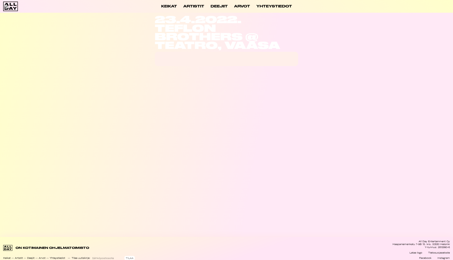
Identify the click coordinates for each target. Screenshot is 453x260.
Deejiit (31, 257)
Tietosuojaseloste (439, 252)
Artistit (19, 257)
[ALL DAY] (25, 6)
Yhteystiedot (57, 257)
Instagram (443, 257)
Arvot (42, 257)
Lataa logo (415, 252)
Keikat (7, 257)
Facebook (425, 257)
